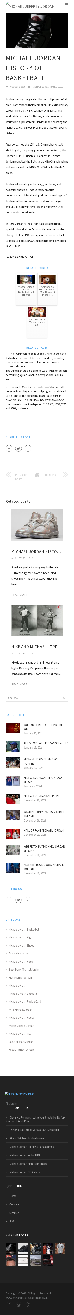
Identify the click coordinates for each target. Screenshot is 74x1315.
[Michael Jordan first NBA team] (48, 1260)
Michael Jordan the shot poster (41, 761)
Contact (14, 1204)
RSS (11, 1221)
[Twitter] (18, 448)
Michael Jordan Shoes (21, 945)
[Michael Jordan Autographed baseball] (23, 1260)
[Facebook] (9, 448)
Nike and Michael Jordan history (37, 646)
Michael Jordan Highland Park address (31, 1147)
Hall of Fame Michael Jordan (44, 830)
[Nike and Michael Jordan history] (37, 620)
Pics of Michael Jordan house (26, 1138)
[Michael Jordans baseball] (11, 1260)
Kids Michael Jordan (20, 977)
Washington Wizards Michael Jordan (44, 814)
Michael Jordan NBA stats (24, 1172)
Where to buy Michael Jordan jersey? (44, 849)
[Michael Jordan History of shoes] (37, 525)
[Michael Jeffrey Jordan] (30, 6)
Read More (19, 595)
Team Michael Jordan (21, 953)
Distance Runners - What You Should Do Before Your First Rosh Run (36, 1119)
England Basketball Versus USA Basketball (34, 1130)
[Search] (64, 698)
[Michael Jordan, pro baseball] (60, 1248)
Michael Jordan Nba (20, 1033)
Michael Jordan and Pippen (42, 796)
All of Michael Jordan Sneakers (46, 743)
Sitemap (14, 1213)
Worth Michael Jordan (21, 1025)
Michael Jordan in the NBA (24, 1155)
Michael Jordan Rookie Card (25, 1001)
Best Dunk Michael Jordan (24, 969)
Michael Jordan (17, 985)
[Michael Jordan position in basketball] (48, 1248)
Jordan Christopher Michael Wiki (44, 727)
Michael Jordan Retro (21, 961)
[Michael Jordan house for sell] (35, 1260)
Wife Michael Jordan (20, 1009)
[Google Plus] (28, 448)
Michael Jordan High (20, 937)
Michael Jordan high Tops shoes (28, 1163)
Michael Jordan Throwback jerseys (43, 780)
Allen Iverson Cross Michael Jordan (44, 867)
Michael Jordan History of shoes (37, 551)
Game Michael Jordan (21, 1041)
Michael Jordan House (22, 1017)
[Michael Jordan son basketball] (35, 1248)
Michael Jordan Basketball (48, 86)
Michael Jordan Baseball (23, 993)
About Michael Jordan (21, 1049)
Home (13, 1196)
